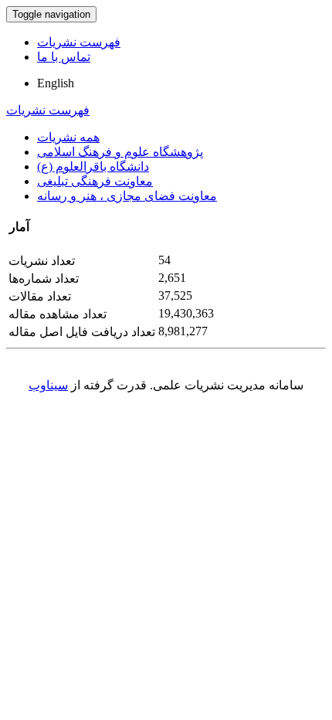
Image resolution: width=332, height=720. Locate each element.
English (55, 83)
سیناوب (48, 385)
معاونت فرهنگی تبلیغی (95, 181)
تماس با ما (63, 56)
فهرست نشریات (78, 42)
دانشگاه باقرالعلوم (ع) (93, 166)
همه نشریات (68, 137)
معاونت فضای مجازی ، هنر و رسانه (127, 195)
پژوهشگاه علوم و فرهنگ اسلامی (120, 151)
